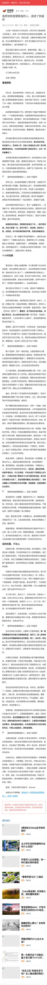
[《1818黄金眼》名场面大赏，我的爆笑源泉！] (11, 893)
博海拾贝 (24, 793)
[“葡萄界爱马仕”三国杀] (11, 877)
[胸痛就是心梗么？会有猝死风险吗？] (11, 925)
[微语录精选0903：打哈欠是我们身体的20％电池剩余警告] (11, 909)
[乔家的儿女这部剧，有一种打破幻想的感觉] (11, 861)
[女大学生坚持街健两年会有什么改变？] (11, 845)
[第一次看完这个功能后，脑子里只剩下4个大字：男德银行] (11, 957)
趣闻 (22, 11)
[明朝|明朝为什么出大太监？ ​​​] (11, 941)
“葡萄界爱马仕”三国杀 (32, 877)
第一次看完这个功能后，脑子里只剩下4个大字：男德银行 (33, 958)
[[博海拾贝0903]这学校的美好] (11, 830)
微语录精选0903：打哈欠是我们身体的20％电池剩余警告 (33, 910)
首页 (17, 11)
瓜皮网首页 (5, 3)
